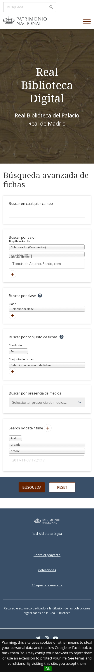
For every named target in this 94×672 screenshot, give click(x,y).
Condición (15, 348)
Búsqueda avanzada (47, 585)
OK (47, 668)
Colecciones (47, 570)
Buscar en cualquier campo (31, 203)
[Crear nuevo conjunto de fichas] (12, 371)
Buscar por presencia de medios (35, 393)
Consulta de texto (20, 257)
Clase (22, 306)
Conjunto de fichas (31, 362)
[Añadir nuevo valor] (12, 274)
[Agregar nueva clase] (12, 315)
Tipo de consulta (20, 241)
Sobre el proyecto (47, 555)
